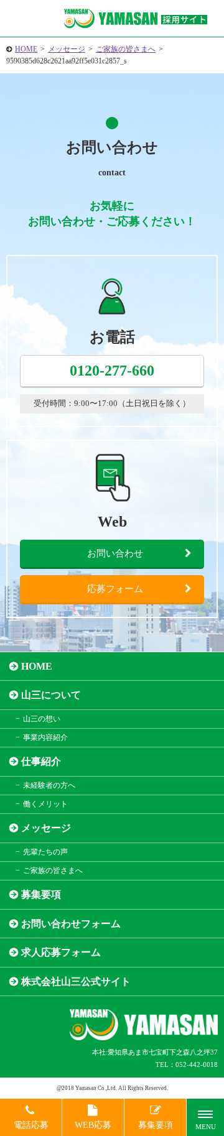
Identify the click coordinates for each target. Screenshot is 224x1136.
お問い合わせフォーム (71, 923)
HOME (26, 49)
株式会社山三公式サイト (76, 981)
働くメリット (45, 804)
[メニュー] (205, 1117)
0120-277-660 (112, 371)
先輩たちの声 (45, 851)
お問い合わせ (115, 553)
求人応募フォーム (61, 952)
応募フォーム (115, 589)
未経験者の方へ (49, 785)
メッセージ (66, 49)
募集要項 (41, 894)
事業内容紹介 (45, 737)
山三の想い (41, 718)
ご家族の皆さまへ (126, 49)
